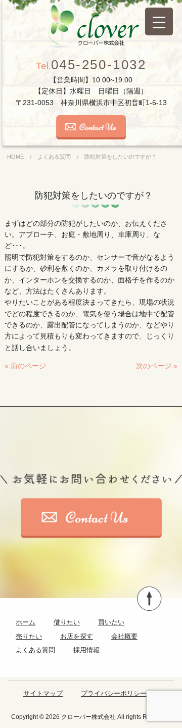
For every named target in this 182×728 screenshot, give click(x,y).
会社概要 (124, 636)
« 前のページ (25, 366)
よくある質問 (35, 650)
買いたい (111, 622)
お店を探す (76, 636)
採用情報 (86, 650)
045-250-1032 (91, 65)
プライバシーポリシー (114, 693)
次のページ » (156, 366)
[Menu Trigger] (159, 21)
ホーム (25, 622)
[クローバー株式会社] (91, 27)
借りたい (67, 622)
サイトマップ (43, 693)
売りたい (29, 636)
